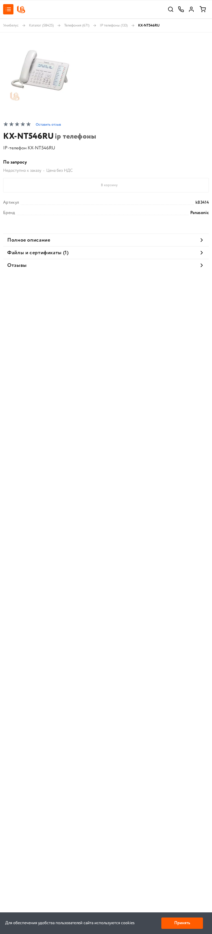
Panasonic (199, 213)
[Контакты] (181, 9)
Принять (182, 923)
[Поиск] (170, 9)
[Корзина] (202, 9)
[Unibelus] (21, 9)
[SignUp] (191, 9)
